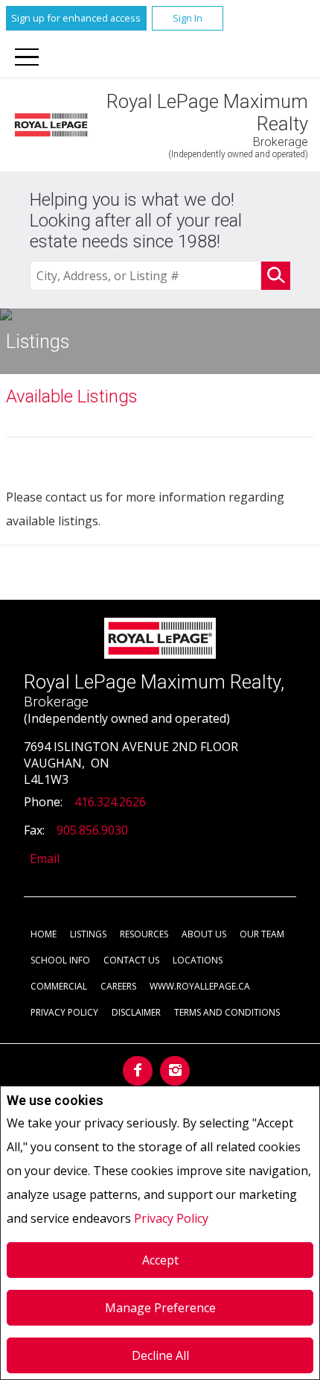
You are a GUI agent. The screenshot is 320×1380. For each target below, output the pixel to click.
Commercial (59, 986)
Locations (198, 960)
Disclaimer (136, 1012)
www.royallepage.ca (200, 986)
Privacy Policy (171, 1218)
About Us (204, 934)
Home (44, 934)
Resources (144, 934)
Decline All (160, 1355)
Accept (160, 1260)
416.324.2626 (110, 802)
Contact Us (131, 960)
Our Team (262, 934)
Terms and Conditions (227, 1012)
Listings (88, 934)
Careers (118, 986)
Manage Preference (160, 1308)
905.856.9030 (92, 830)
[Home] (51, 124)
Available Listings (72, 396)
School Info (60, 960)
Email (45, 858)
